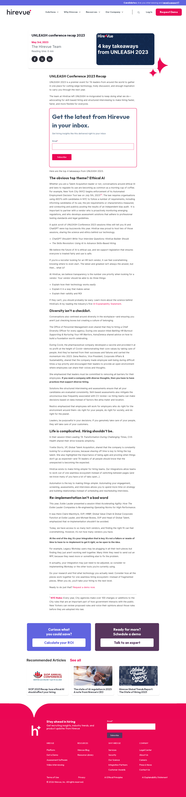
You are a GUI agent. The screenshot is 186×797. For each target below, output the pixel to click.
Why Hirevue (71, 12)
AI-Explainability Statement (107, 303)
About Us (143, 755)
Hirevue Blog (83, 750)
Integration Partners (117, 764)
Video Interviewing (55, 764)
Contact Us (144, 769)
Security (112, 755)
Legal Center (145, 750)
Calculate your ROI (59, 642)
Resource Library (85, 755)
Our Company (113, 12)
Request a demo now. (84, 587)
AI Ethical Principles (113, 777)
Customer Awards (116, 769)
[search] (138, 12)
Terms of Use (53, 777)
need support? (171, 2)
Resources (91, 12)
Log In (149, 12)
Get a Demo (52, 755)
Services (112, 750)
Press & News (145, 764)
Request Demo (169, 12)
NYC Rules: (57, 597)
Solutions (50, 12)
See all (75, 660)
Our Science (114, 760)
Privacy (81, 777)
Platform (51, 750)
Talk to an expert (127, 642)
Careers (143, 760)
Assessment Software (57, 760)
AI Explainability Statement (154, 777)
